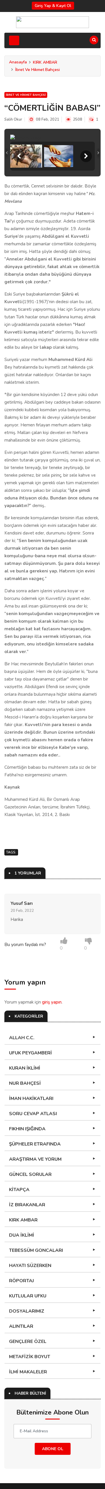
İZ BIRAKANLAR (27, 1205)
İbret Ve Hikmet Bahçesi (37, 69)
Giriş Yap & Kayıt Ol (53, 5)
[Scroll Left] (19, 156)
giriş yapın (52, 1002)
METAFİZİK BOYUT (29, 1356)
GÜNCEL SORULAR (30, 1174)
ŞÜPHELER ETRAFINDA (35, 1144)
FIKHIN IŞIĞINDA (27, 1129)
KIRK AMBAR (45, 62)
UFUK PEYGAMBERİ (30, 1053)
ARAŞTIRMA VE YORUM (35, 1159)
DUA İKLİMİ (21, 1235)
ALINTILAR (21, 1326)
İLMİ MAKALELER (28, 1372)
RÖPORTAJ (21, 1281)
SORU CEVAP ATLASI (33, 1113)
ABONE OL (52, 1449)
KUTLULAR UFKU (27, 1296)
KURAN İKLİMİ (24, 1068)
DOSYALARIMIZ (26, 1311)
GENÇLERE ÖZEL (27, 1341)
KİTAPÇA (19, 1189)
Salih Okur (13, 119)
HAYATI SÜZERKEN (30, 1265)
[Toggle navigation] (14, 40)
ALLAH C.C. (21, 1038)
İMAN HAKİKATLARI (31, 1098)
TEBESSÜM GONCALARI (36, 1250)
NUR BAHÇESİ (25, 1083)
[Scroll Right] (86, 156)
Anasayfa (18, 62)
